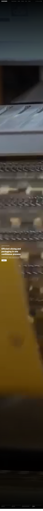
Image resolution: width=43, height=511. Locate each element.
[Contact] (37, 1)
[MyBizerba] (38, 1)
